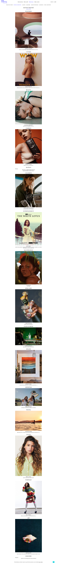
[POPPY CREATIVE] (26, 477)
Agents (23, 4)
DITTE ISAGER (28, 553)
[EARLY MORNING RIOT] (20, 87)
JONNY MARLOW (28, 86)
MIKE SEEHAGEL (28, 406)
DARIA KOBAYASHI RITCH (28, 208)
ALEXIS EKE (28, 285)
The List (26, 2)
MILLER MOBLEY (33, 558)
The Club (36, 2)
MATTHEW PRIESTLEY (28, 125)
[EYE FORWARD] (25, 170)
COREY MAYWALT (28, 323)
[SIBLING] (24, 126)
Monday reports (17, 4)
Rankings (41, 4)
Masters (28, 4)
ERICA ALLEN (28, 476)
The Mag (31, 2)
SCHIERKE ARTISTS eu (31, 49)
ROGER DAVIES (28, 384)
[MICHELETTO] (19, 432)
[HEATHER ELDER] (26, 346)
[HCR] (25, 324)
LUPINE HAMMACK (28, 345)
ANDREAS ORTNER (28, 48)
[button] (53, 562)
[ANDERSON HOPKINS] (24, 407)
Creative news (9, 4)
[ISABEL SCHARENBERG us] (23, 49)
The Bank (20, 2)
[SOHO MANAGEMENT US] (19, 247)
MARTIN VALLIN (28, 164)
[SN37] (22, 515)
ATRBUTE (22, 558)
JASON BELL (28, 246)
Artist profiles (34, 4)
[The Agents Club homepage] (4, 2)
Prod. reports (47, 4)
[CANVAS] (28, 286)
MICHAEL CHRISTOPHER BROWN (28, 169)
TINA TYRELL (28, 514)
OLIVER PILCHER (28, 431)
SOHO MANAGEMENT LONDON (29, 247)
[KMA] (25, 165)
